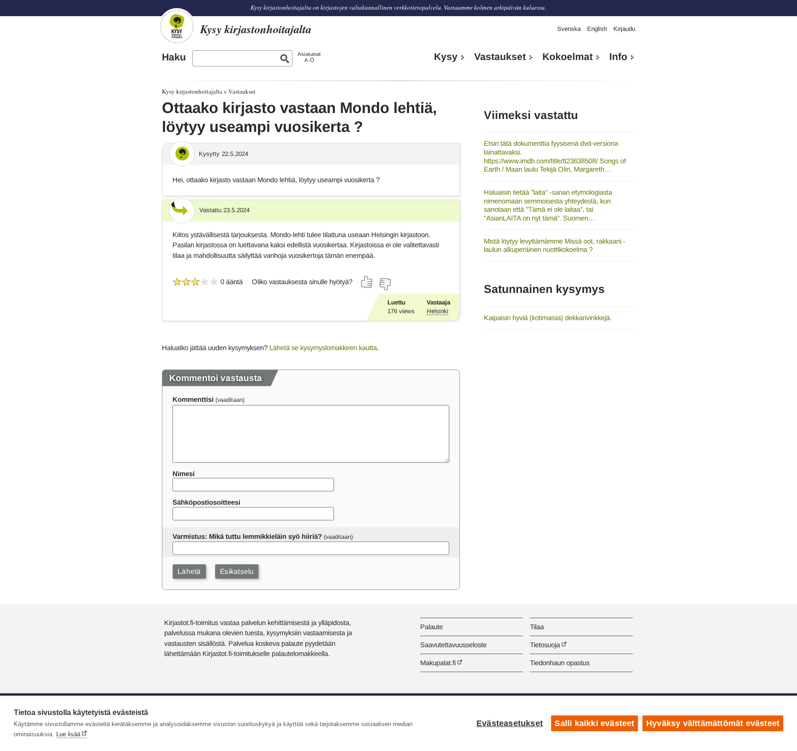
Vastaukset (500, 56)
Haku (174, 57)
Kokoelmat (567, 56)
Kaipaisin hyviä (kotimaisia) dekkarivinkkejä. (548, 318)
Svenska (569, 28)
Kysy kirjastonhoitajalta (192, 91)
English (597, 28)
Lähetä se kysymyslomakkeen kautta (323, 348)
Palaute (431, 627)
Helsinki (437, 311)
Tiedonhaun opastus (559, 663)
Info (618, 56)
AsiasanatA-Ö (309, 57)
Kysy (446, 56)
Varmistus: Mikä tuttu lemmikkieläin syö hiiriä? (247, 536)
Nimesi (183, 473)
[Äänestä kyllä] (367, 282)
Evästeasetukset (509, 723)
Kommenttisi (193, 399)
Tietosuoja (545, 645)
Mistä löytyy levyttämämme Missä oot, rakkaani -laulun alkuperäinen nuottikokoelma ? (554, 245)
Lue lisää (68, 734)
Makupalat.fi (438, 663)
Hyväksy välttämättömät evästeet (712, 723)
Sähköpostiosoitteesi (206, 502)
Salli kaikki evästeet (594, 723)
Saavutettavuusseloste (453, 645)
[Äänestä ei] (385, 284)
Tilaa (537, 627)
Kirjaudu (624, 28)
